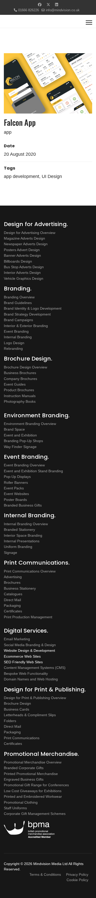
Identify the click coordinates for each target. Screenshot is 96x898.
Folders (10, 721)
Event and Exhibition (20, 435)
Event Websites (16, 494)
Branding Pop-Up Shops (23, 441)
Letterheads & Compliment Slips (30, 715)
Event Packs (14, 488)
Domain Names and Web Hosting (31, 679)
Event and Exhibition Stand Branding (33, 471)
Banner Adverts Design (22, 255)
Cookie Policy (77, 880)
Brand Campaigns (18, 320)
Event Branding (16, 331)
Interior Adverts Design (22, 273)
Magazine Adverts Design (24, 238)
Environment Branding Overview (30, 424)
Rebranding (13, 348)
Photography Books (20, 401)
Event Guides (15, 384)
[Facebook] (39, 5)
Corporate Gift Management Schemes (35, 814)
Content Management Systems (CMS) (35, 668)
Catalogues (13, 594)
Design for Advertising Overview (29, 233)
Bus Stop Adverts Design (24, 267)
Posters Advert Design (22, 250)
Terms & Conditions (45, 874)
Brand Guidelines (18, 303)
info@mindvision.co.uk (63, 10)
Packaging (12, 605)
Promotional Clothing (21, 802)
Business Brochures (20, 373)
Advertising (13, 577)
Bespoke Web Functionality (26, 673)
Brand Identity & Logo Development (32, 308)
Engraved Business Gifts (24, 779)
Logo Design (14, 343)
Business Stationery (20, 588)
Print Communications (21, 738)
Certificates (13, 611)
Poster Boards (15, 500)
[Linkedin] (56, 5)
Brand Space (14, 429)
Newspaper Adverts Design (26, 244)
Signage (10, 553)
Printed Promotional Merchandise (31, 774)
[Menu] (89, 22)
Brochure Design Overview (25, 367)
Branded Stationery (19, 529)
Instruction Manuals (20, 396)
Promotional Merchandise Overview (32, 762)
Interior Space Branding (23, 535)
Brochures (12, 582)
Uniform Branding (18, 547)
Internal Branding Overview (26, 524)
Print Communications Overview (30, 571)
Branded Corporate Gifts (24, 768)
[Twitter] (48, 5)
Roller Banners (16, 482)
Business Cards (16, 709)
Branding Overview (19, 297)
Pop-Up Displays (17, 477)
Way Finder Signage (20, 447)
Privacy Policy (77, 874)
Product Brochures (19, 390)
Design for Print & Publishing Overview (35, 698)
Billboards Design (18, 261)
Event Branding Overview (24, 465)
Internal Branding (18, 337)
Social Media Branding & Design (30, 645)
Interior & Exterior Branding (26, 326)
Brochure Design (17, 703)
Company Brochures (20, 379)
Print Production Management (28, 617)
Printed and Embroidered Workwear (33, 796)
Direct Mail (12, 600)
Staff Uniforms (15, 808)
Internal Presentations (21, 541)
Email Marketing (17, 639)
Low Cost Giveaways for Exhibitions (32, 791)
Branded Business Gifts (23, 505)
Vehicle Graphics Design (23, 278)
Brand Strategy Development (27, 314)
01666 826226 (28, 10)
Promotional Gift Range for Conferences (36, 785)
